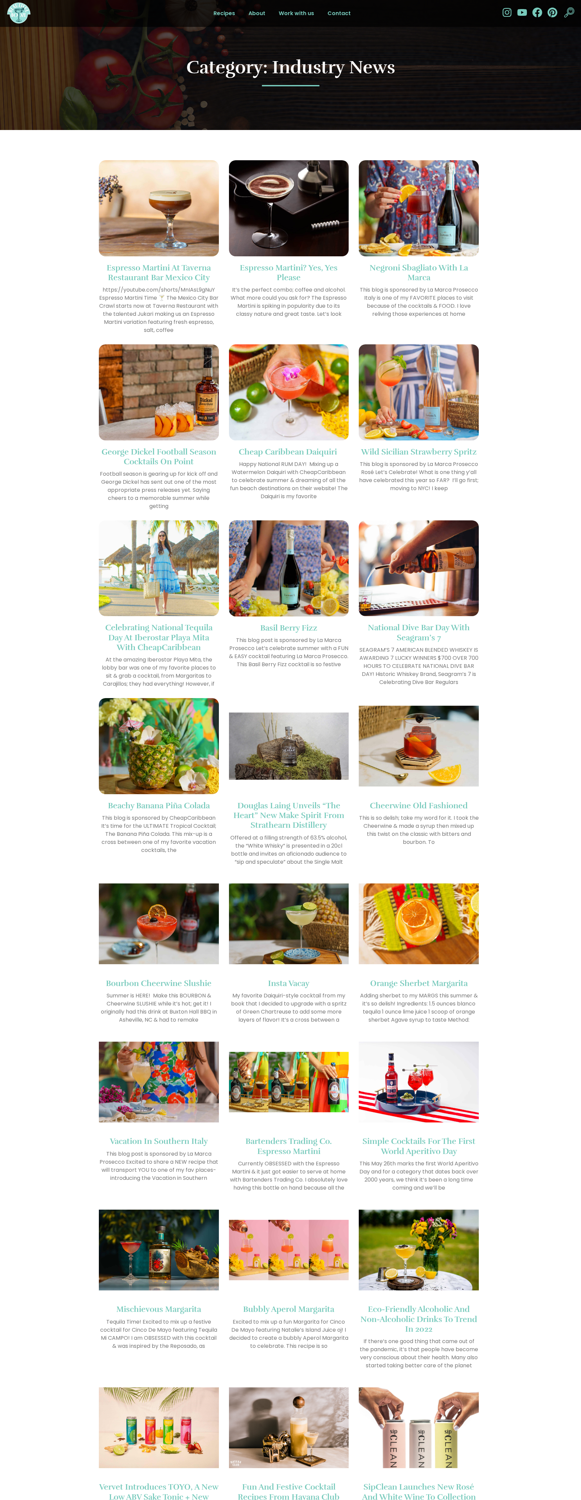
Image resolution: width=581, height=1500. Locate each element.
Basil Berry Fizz (288, 628)
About (256, 13)
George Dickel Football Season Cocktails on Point (159, 457)
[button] (569, 13)
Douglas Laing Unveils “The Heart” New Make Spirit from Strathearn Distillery (288, 815)
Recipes (224, 13)
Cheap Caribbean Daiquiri (289, 452)
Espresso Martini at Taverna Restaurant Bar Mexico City (159, 273)
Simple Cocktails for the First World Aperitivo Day (418, 1146)
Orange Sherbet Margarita (419, 983)
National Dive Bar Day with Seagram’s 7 (419, 632)
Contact (339, 13)
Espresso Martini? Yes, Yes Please (289, 273)
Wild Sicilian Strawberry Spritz (419, 452)
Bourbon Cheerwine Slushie (158, 983)
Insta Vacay (288, 983)
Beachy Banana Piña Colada (159, 806)
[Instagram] (507, 12)
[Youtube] (522, 12)
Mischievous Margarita (158, 1309)
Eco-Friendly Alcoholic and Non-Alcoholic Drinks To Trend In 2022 (418, 1319)
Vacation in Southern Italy (159, 1141)
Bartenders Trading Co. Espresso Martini (288, 1146)
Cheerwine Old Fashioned (419, 806)
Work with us (296, 13)
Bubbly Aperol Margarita (288, 1309)
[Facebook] (537, 12)
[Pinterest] (552, 12)
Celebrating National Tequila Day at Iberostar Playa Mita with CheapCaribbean (158, 637)
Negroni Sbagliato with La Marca (419, 273)
